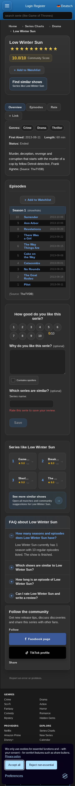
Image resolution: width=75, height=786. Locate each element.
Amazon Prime (12, 735)
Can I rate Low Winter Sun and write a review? (38, 596)
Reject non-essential (41, 764)
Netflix (7, 730)
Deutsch (66, 6)
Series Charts (34, 26)
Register (39, 6)
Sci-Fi (7, 704)
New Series (46, 735)
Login (29, 6)
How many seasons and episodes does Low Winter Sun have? (40, 536)
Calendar (45, 739)
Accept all (14, 764)
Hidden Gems (47, 718)
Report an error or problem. (25, 678)
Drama (56, 26)
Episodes (36, 107)
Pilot (27, 284)
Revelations (32, 229)
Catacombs (32, 263)
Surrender (31, 217)
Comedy (9, 713)
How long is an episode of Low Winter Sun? (38, 582)
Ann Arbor (31, 223)
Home (13, 26)
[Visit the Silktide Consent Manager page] (65, 776)
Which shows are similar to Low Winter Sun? (39, 567)
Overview (15, 107)
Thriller (57, 127)
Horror (43, 708)
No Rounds (32, 269)
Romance (45, 713)
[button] (7, 5)
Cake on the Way (30, 255)
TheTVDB (37, 169)
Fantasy (8, 708)
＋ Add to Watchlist (26, 70)
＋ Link (14, 115)
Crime (27, 127)
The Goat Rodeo (30, 276)
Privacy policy (13, 756)
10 (40, 335)
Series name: (18, 396)
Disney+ (9, 739)
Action (43, 704)
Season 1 (26, 210)
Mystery (8, 718)
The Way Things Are (31, 246)
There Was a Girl (31, 236)
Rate (54, 107)
